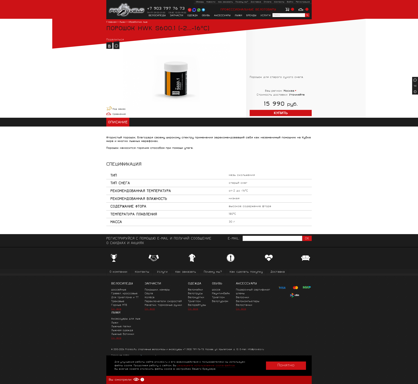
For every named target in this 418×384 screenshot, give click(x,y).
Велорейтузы (197, 305)
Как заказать (225, 2)
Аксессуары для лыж (125, 319)
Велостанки (244, 305)
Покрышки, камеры (157, 290)
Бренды (251, 15)
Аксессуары (222, 15)
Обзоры (200, 2)
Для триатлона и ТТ (125, 297)
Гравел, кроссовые (124, 293)
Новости (210, 2)
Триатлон (194, 301)
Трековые (117, 301)
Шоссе (216, 290)
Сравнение (119, 114)
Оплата (267, 2)
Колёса (149, 297)
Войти (290, 2)
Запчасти (176, 15)
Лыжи (238, 15)
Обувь (206, 15)
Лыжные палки (121, 326)
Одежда (192, 15)
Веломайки (195, 290)
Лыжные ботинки (122, 334)
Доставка (256, 2)
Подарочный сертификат (253, 290)
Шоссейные (118, 290)
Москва (289, 91)
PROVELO (127, 10)
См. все (116, 309)
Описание (118, 122)
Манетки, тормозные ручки (163, 305)
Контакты (279, 2)
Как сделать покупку (246, 272)
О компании (118, 272)
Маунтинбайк (221, 293)
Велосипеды (157, 15)
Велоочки (242, 297)
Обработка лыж (137, 22)
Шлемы (240, 293)
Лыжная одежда (122, 330)
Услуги (265, 15)
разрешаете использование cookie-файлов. (206, 365)
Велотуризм (220, 301)
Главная (111, 22)
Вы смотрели (125, 380)
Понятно (286, 365)
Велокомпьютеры (247, 301)
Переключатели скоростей (163, 301)
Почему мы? (241, 2)
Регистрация (303, 2)
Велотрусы (195, 293)
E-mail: (234, 239)
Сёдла (149, 293)
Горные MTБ (119, 305)
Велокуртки (196, 297)
